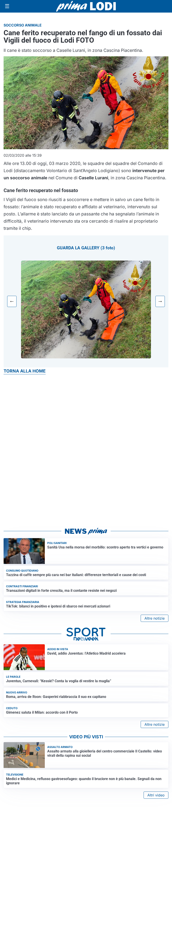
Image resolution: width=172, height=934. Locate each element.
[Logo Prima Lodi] (86, 6)
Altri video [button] (156, 795)
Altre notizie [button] (154, 618)
